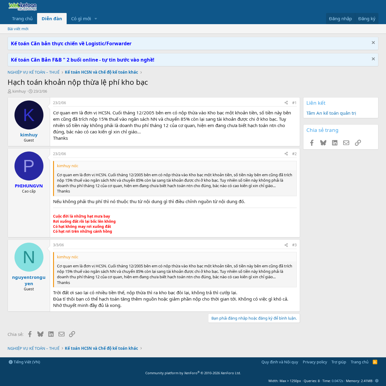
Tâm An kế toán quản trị (331, 113)
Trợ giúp (338, 362)
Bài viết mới (18, 28)
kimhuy (19, 91)
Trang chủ (22, 18)
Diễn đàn (52, 18)
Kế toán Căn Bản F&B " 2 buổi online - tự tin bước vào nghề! (82, 59)
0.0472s (337, 380)
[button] (96, 18)
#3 (294, 244)
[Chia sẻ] (286, 103)
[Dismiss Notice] (372, 43)
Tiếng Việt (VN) (26, 362)
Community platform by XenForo (193, 373)
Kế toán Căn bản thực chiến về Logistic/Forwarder (71, 43)
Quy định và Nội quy (279, 362)
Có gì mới (81, 18)
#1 (294, 102)
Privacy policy (315, 362)
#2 (294, 153)
